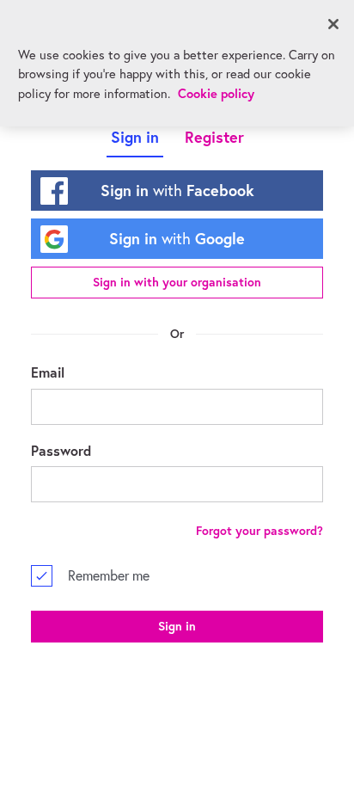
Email (47, 372)
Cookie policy (216, 93)
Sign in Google (177, 238)
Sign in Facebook (177, 190)
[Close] (333, 24)
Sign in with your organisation (177, 282)
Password (61, 450)
